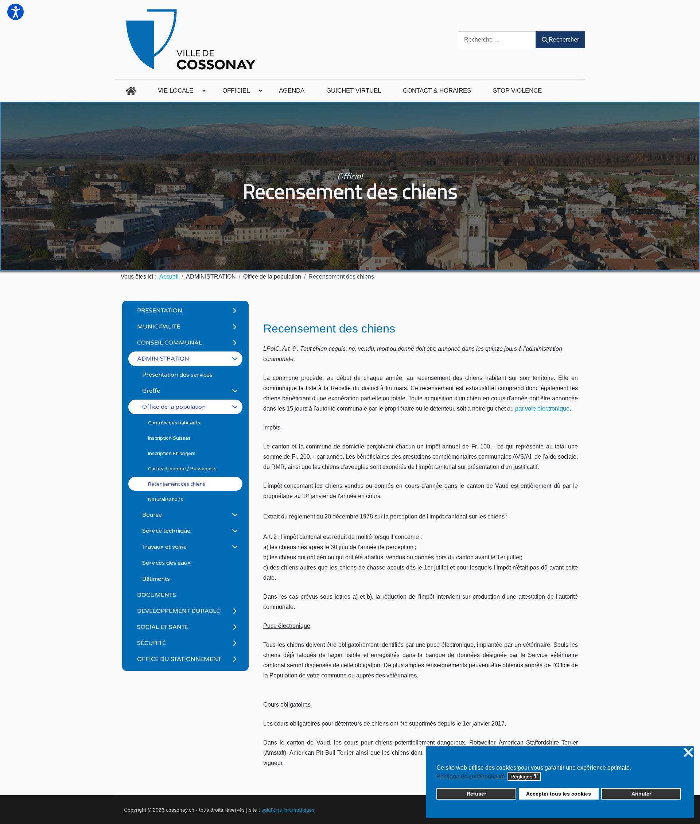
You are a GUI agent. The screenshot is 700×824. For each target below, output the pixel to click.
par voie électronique (542, 408)
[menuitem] (131, 91)
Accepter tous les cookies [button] (558, 794)
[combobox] (497, 39)
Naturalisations (165, 499)
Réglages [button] (524, 777)
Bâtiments (156, 579)
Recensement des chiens (176, 484)
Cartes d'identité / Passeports (182, 469)
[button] (15, 12)
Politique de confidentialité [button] (470, 776)
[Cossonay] (192, 39)
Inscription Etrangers (171, 453)
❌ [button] (688, 753)
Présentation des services (177, 374)
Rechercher (564, 39)
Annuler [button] (641, 794)
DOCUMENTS (156, 595)
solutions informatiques (288, 810)
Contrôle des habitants (174, 423)
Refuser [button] (476, 794)
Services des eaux (166, 563)
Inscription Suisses (169, 438)
